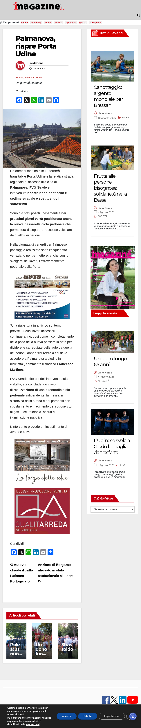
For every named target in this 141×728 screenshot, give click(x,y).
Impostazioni (111, 716)
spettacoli (71, 22)
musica (58, 22)
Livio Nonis (105, 113)
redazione (37, 63)
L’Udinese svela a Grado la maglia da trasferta (112, 446)
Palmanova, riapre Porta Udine (36, 46)
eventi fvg (36, 22)
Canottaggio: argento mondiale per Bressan (108, 96)
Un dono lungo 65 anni (42, 654)
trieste (48, 22)
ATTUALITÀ (103, 381)
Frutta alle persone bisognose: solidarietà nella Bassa (110, 188)
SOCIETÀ (102, 216)
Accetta (66, 716)
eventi (24, 22)
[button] (138, 15)
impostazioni (32, 724)
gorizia (82, 22)
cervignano (95, 22)
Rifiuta (88, 716)
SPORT (125, 117)
